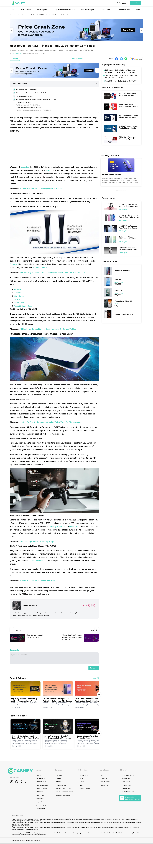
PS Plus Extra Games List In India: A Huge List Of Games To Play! (47, 329)
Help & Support (104, 770)
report (48, 170)
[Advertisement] (54, 149)
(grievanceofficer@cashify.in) (21, 826)
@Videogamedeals (56, 526)
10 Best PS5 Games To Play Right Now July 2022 (40, 189)
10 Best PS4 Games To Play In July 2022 (37, 581)
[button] (135, 3)
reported (25, 167)
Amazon (17, 289)
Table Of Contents (19, 84)
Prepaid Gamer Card (23, 306)
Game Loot (19, 303)
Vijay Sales (19, 296)
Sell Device (82, 770)
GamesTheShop (40, 267)
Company (58, 770)
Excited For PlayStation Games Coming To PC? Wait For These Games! (50, 422)
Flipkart (17, 293)
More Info (123, 770)
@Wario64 (73, 526)
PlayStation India (36, 560)
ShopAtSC (14, 264)
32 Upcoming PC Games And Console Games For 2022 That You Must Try (52, 272)
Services (37, 770)
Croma (17, 299)
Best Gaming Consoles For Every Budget (37, 541)
